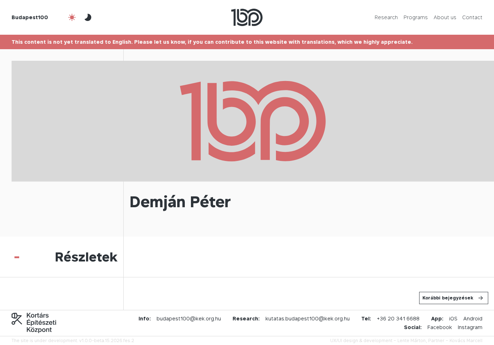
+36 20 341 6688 (398, 318)
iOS (453, 318)
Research (386, 17)
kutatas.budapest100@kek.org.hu (307, 318)
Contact (472, 17)
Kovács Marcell (466, 340)
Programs (416, 17)
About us (445, 17)
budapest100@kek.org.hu (189, 318)
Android (472, 318)
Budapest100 (30, 17)
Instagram (470, 327)
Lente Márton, (412, 340)
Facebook (439, 327)
